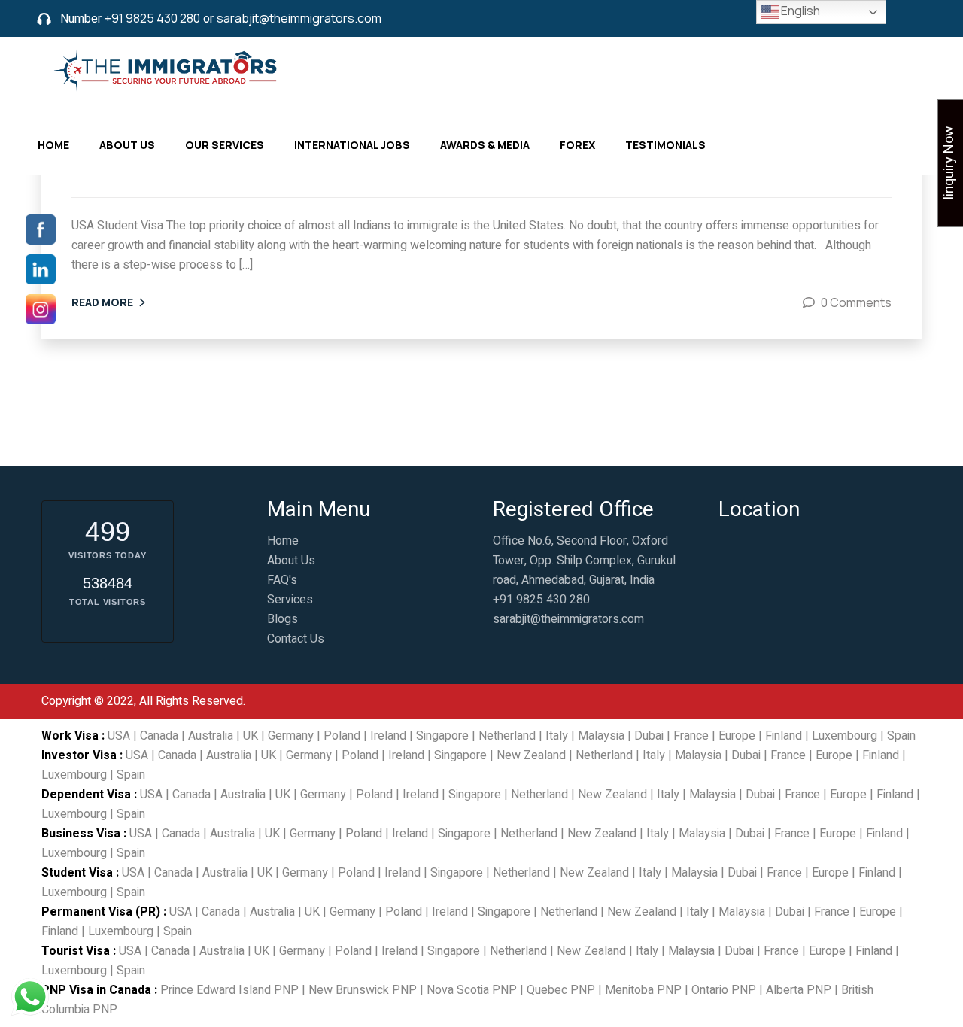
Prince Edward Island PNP (229, 990)
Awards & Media (485, 145)
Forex (577, 145)
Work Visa (70, 736)
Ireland (388, 736)
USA (119, 736)
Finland (783, 736)
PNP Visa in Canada (96, 990)
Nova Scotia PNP (472, 990)
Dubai (649, 736)
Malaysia (601, 736)
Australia (210, 736)
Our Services (224, 145)
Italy (556, 736)
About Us (127, 145)
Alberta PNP (798, 990)
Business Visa (80, 834)
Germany (291, 736)
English (799, 10)
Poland (342, 736)
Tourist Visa (75, 951)
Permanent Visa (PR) (100, 912)
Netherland (507, 736)
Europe (736, 736)
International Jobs (352, 145)
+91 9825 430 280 (152, 18)
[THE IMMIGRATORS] (168, 69)
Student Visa (77, 873)
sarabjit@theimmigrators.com (299, 18)
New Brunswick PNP (362, 990)
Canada (159, 736)
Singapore (442, 736)
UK (250, 736)
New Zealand (531, 755)
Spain (901, 736)
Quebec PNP (561, 990)
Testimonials (665, 145)
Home (53, 145)
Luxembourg (844, 736)
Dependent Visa (86, 794)
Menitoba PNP (643, 990)
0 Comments (856, 302)
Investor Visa (79, 755)
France (691, 736)
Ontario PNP (723, 990)
